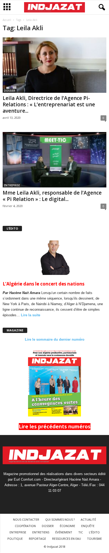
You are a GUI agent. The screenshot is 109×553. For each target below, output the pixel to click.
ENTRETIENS (40, 532)
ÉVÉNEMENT (63, 532)
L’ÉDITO (94, 532)
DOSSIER (9, 91)
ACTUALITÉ (88, 519)
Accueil (7, 20)
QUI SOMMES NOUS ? (60, 519)
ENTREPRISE (12, 185)
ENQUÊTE (87, 526)
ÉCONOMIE (67, 526)
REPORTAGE (37, 539)
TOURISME (94, 539)
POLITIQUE (15, 539)
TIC (80, 532)
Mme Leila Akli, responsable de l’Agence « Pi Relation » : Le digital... (52, 196)
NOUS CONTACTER (26, 519)
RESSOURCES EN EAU (66, 539)
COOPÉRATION (25, 526)
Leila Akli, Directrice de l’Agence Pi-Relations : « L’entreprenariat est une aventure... (49, 104)
